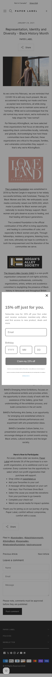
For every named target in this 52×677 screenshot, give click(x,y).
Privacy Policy (25, 368)
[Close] (46, 295)
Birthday (9, 343)
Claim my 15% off (26, 361)
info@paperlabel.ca (26, 375)
